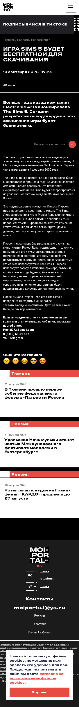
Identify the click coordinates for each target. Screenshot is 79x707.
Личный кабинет (39, 632)
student (46, 578)
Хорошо (39, 692)
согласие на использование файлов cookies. (37, 678)
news (44, 571)
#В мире (9, 85)
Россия (20, 424)
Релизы (39, 615)
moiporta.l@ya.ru (39, 607)
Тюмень (20, 373)
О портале (39, 624)
